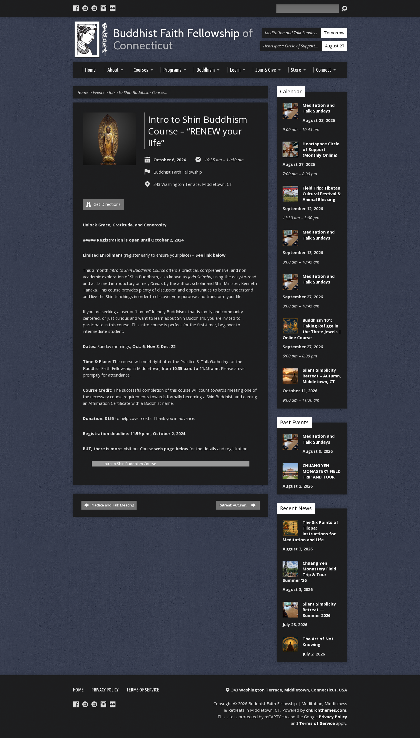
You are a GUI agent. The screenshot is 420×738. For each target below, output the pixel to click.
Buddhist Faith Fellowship (183, 39)
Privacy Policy (105, 689)
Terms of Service (142, 689)
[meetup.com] (85, 8)
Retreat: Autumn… (234, 505)
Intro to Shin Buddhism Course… (138, 92)
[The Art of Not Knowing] (290, 649)
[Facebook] (76, 8)
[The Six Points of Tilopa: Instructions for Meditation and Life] (290, 533)
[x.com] (94, 8)
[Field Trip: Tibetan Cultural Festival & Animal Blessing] (290, 198)
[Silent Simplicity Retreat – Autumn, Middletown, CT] (290, 380)
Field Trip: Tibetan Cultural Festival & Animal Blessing (322, 193)
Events (98, 92)
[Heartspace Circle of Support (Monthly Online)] (290, 154)
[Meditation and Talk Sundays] (290, 115)
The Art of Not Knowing (318, 641)
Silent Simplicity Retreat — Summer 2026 (319, 609)
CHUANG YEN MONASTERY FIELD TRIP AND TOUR (322, 471)
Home (82, 92)
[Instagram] (103, 8)
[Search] (344, 8)
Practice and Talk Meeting (112, 505)
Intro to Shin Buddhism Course (130, 463)
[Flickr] (112, 8)
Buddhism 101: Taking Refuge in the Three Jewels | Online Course (312, 328)
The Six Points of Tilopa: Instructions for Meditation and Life (310, 531)
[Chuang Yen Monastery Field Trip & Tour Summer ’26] (290, 573)
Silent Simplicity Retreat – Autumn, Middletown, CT (322, 375)
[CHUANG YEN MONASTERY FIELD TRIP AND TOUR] (290, 476)
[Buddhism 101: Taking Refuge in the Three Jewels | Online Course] (290, 330)
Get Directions (106, 204)
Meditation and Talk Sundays (319, 108)
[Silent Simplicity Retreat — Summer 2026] (290, 614)
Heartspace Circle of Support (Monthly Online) (321, 149)
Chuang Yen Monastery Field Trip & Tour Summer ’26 (309, 571)
